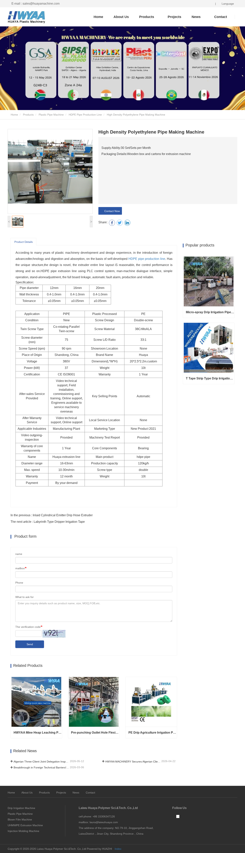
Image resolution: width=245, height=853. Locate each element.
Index (118, 848)
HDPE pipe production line (146, 258)
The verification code (28, 626)
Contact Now (111, 211)
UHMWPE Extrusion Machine (25, 825)
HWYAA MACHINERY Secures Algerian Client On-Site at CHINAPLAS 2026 (133, 761)
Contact (90, 792)
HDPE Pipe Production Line (85, 114)
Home (98, 17)
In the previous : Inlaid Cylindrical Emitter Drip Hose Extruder (52, 515)
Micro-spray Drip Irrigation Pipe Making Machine (210, 312)
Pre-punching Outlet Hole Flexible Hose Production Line (95, 732)
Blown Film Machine (20, 819)
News (76, 792)
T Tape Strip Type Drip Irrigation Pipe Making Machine (210, 378)
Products (28, 114)
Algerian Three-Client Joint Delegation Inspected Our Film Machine (41, 761)
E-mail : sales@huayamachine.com (35, 3)
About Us (121, 17)
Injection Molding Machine (23, 831)
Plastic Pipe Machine (51, 114)
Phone (19, 582)
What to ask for (24, 597)
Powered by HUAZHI (99, 848)
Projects (174, 17)
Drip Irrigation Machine (21, 808)
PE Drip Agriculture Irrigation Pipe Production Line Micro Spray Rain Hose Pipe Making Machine (152, 732)
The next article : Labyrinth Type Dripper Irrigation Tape (48, 521)
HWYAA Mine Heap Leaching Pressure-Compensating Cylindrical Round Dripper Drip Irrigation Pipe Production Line (38, 732)
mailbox (20, 568)
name (18, 553)
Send (30, 644)
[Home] (27, 17)
